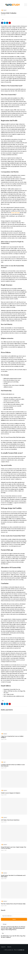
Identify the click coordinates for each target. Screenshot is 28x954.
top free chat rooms (15, 212)
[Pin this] (10, 23)
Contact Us (3, 946)
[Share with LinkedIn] (7, 23)
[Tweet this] (5, 23)
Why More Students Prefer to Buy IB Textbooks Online (13, 903)
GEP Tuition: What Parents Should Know (10, 820)
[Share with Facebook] (2, 23)
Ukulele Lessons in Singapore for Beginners (10, 793)
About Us (9, 946)
